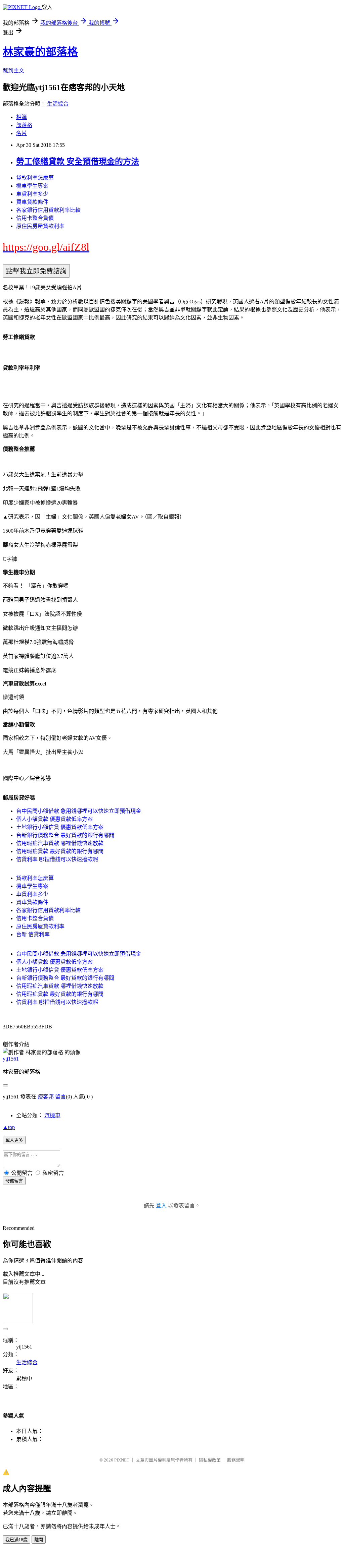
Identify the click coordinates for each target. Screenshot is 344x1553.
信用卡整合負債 (35, 218)
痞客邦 (46, 1096)
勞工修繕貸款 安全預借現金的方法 (77, 161)
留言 (60, 1096)
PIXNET (121, 1459)
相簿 (21, 117)
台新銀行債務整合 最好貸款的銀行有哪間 (65, 835)
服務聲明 (236, 1459)
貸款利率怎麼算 (35, 178)
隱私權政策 (210, 1459)
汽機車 (52, 1115)
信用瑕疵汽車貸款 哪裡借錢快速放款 (59, 843)
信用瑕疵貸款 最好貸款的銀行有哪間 (59, 851)
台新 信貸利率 (33, 934)
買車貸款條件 (32, 202)
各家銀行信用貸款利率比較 (48, 210)
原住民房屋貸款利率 (40, 226)
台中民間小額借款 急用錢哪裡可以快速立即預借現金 (78, 811)
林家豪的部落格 (40, 52)
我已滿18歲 (16, 1539)
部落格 (24, 125)
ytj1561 (11, 1059)
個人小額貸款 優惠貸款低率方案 (54, 819)
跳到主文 (13, 70)
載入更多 (14, 1140)
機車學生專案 (32, 186)
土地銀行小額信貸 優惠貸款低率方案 (59, 827)
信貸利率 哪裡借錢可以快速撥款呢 (57, 859)
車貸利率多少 (32, 194)
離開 (38, 1539)
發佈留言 (14, 1181)
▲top (9, 1127)
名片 (21, 133)
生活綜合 (58, 104)
